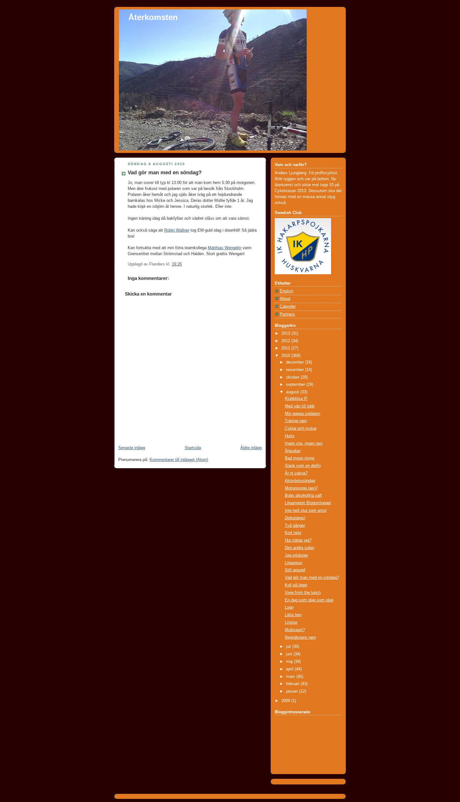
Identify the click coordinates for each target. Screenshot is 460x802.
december (295, 362)
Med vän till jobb (299, 406)
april (290, 669)
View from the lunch (303, 592)
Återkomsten (153, 17)
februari (293, 684)
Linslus (291, 622)
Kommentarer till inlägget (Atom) (179, 460)
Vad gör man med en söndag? (165, 173)
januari (292, 691)
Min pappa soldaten (302, 413)
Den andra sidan (299, 548)
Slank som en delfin (303, 466)
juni (290, 654)
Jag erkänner (296, 555)
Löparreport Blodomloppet (308, 503)
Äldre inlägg (251, 448)
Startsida (193, 448)
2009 (286, 701)
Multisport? (295, 630)
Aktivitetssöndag (300, 481)
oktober (293, 377)
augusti (293, 392)
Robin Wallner (176, 230)
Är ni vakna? (296, 473)
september (296, 384)
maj (290, 661)
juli (289, 646)
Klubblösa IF (296, 398)
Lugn (289, 607)
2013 (286, 333)
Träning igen (296, 421)
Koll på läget (296, 585)
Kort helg (293, 533)
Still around (295, 570)
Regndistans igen (300, 637)
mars (291, 676)
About (285, 298)
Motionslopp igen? (301, 488)
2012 (286, 341)
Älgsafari (293, 451)
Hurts (289, 436)
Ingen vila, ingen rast (304, 443)
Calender (288, 306)
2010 (286, 356)
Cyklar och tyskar (301, 428)
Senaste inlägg (131, 448)
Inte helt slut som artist (306, 510)
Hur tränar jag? (298, 540)
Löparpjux (293, 563)
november (295, 370)
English (286, 291)
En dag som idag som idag (309, 600)
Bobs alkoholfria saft (303, 495)
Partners (287, 314)
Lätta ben (293, 615)
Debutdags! (295, 518)
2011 (286, 348)
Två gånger (295, 525)
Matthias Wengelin (224, 248)
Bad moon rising (299, 458)
